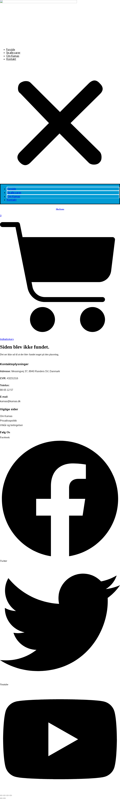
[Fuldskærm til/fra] (4, 795)
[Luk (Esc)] (10, 795)
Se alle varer (13, 52)
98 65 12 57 (6, 390)
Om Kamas (12, 55)
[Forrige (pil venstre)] (1, 798)
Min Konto (60, 209)
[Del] (7, 795)
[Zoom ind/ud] (1, 795)
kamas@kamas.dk (10, 401)
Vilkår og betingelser (11, 425)
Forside (10, 49)
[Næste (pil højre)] (4, 798)
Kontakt (11, 59)
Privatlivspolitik (8, 420)
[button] (60, 123)
